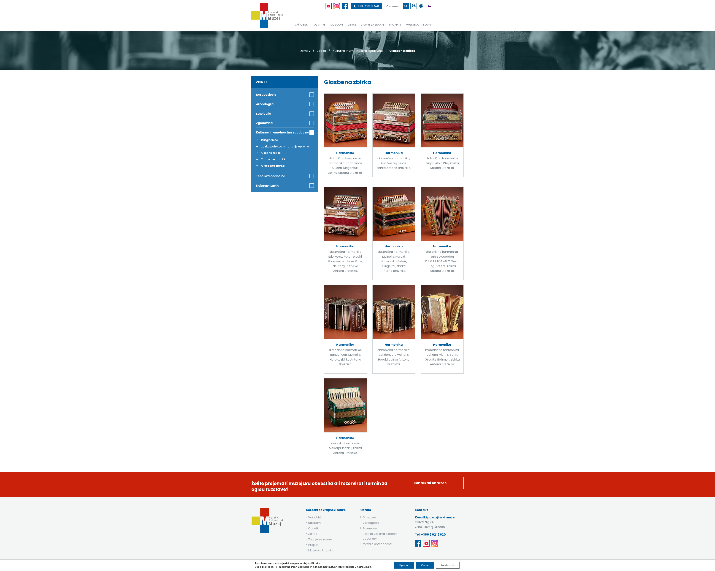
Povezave (370, 528)
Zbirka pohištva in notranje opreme (285, 146)
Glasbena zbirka (273, 166)
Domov (305, 51)
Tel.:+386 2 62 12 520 (430, 534)
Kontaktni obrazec (430, 483)
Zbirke (321, 51)
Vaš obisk (315, 517)
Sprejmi (404, 565)
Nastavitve (447, 565)
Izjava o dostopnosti (377, 544)
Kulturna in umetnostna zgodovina (358, 51)
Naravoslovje (266, 94)
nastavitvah (364, 567)
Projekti (313, 545)
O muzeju (369, 517)
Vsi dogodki (371, 523)
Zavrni (425, 565)
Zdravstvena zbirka (274, 159)
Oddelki (313, 528)
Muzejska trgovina (321, 550)
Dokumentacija (267, 185)
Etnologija (263, 113)
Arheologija (265, 104)
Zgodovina (264, 123)
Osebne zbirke (271, 153)
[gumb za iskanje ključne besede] (406, 6)
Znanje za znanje (320, 539)
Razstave (315, 523)
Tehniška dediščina (270, 176)
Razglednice (269, 140)
